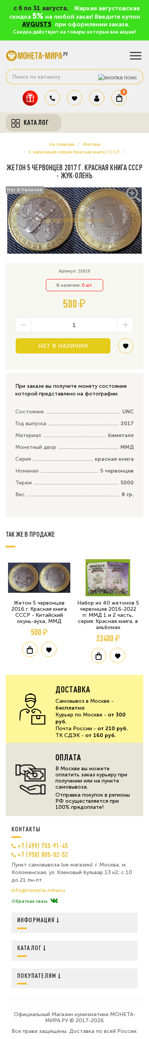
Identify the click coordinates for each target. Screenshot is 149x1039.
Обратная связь (29, 901)
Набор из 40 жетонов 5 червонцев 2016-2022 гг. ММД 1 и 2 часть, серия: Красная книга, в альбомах (108, 615)
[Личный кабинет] (96, 97)
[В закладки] (125, 348)
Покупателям (37, 975)
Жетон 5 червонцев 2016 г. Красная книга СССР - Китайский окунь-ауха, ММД (39, 612)
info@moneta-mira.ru (38, 890)
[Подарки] (30, 97)
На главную (61, 144)
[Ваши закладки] (74, 97)
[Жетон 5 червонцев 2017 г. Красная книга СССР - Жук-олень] (74, 221)
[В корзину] (29, 649)
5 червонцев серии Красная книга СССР (74, 152)
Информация (37, 919)
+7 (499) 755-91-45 (43, 845)
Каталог (30, 947)
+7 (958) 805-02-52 (43, 854)
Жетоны (91, 144)
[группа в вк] (54, 901)
